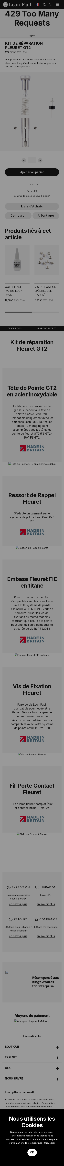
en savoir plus (18, 904)
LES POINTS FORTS (46, 328)
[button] (37, 4)
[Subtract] (23, 160)
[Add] (40, 160)
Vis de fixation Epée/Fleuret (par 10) (45, 290)
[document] (32, 1137)
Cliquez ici (49, 1143)
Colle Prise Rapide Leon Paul (14, 290)
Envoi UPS (32, 191)
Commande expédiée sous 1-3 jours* (32, 196)
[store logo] (17, 4)
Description (14, 328)
